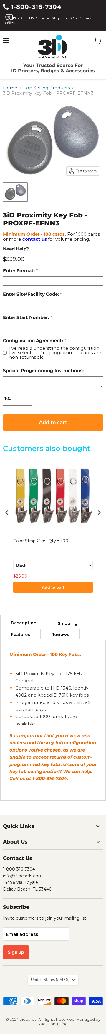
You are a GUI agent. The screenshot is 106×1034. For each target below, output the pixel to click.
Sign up (16, 952)
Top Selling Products (47, 87)
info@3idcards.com (23, 876)
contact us (34, 239)
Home (10, 87)
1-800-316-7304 (35, 6)
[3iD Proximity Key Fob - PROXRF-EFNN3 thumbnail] (15, 192)
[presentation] (7, 512)
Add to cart (53, 587)
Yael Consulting (53, 1023)
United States (50, 979)
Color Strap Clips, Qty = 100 (40, 540)
